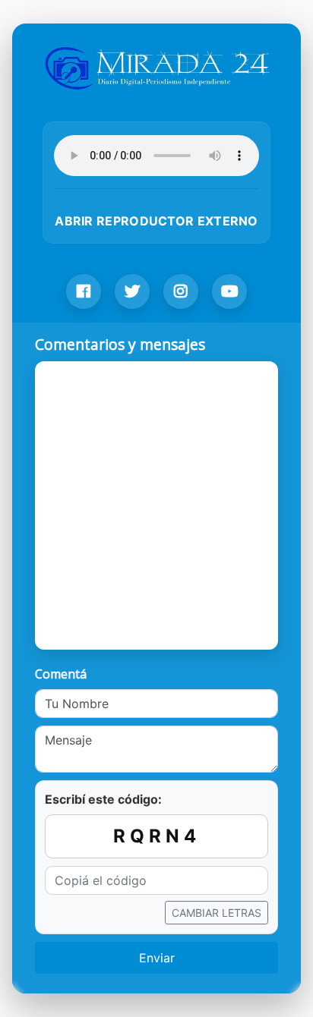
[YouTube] (229, 291)
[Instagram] (180, 291)
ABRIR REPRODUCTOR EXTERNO (156, 220)
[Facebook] (83, 291)
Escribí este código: (103, 799)
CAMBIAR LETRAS (216, 912)
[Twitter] (132, 291)
